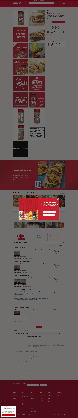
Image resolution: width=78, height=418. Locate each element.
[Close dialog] (58, 199)
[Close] (15, 407)
